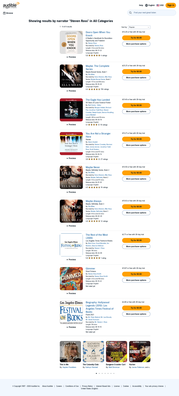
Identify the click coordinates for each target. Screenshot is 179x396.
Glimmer (90, 268)
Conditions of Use (72, 386)
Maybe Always (93, 201)
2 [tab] (99, 373)
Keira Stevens (99, 77)
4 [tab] (105, 373)
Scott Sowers (94, 149)
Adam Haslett (93, 142)
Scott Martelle (101, 243)
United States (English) (89, 389)
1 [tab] (96, 373)
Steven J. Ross (99, 248)
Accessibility (136, 386)
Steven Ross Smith (94, 274)
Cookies (126, 386)
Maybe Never (93, 167)
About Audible (47, 386)
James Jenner (95, 147)
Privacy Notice (87, 386)
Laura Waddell (91, 115)
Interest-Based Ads (103, 386)
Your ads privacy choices (154, 386)
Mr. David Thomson (92, 320)
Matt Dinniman (114, 367)
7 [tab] (114, 373)
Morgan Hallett (100, 108)
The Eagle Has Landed (98, 99)
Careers (59, 386)
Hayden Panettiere (69, 367)
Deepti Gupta (96, 112)
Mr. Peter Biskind (94, 317)
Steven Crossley (100, 144)
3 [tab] (102, 373)
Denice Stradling (107, 112)
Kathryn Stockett (92, 367)
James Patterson (138, 367)
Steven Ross (92, 43)
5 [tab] (108, 373)
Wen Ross (108, 77)
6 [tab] (111, 373)
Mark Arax (91, 243)
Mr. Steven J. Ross (101, 322)
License (117, 386)
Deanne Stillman (98, 246)
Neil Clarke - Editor (94, 105)
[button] (136, 37)
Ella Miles (91, 74)
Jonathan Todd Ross (96, 110)
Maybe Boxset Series (98, 79)
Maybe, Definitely (97, 177)
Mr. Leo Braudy (106, 317)
